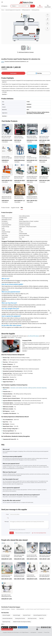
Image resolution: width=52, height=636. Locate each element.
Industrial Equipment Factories (39, 615)
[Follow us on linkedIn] (37, 629)
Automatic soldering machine (29, 387)
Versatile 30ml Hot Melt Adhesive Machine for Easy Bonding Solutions (32, 556)
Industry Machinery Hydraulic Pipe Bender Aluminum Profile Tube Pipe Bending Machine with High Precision (19, 137)
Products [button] (14, 6)
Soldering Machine (35, 10)
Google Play (13, 627)
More (2, 624)
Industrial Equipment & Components (13, 10)
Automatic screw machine (16, 387)
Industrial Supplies (6, 615)
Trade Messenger (22, 627)
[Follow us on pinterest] (50, 627)
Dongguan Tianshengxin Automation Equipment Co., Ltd (16, 61)
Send (12, 532)
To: (8, 518)
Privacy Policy (46, 632)
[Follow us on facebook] (42, 627)
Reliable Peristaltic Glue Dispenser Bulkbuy (22, 621)
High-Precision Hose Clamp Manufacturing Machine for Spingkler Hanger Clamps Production (18, 197)
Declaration (40, 632)
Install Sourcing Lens (7, 629)
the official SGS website (33, 336)
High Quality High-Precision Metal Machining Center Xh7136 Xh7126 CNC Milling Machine (44, 157)
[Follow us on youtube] (48, 627)
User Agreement (33, 632)
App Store (5, 627)
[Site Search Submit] (32, 6)
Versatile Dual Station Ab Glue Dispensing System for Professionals (19, 576)
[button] (2, 2)
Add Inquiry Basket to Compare (26, 52)
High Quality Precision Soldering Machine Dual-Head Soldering (6, 596)
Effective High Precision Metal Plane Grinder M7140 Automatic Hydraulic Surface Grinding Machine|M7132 (19, 177)
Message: (7, 521)
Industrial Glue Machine (7, 618)
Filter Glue (41, 618)
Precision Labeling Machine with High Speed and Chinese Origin (7, 157)
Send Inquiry (13, 73)
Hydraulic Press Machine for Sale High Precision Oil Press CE (32, 197)
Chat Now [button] (39, 73)
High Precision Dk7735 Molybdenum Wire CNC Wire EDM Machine (6, 197)
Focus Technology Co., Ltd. (17, 632)
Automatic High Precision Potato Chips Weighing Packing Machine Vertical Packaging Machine (32, 177)
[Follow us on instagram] (46, 627)
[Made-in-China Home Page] (26, 2)
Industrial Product (26, 615)
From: (7, 514)
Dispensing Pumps (6, 621)
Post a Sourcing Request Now (39, 532)
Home (2, 10)
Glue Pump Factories (32, 618)
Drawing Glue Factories (20, 618)
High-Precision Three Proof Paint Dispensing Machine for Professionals (45, 556)
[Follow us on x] (44, 627)
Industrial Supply (16, 615)
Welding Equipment (26, 10)
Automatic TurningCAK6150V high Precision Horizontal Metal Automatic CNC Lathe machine (32, 157)
